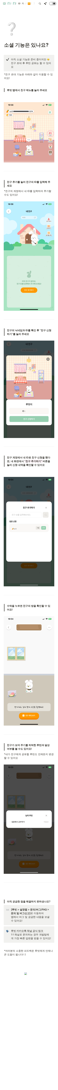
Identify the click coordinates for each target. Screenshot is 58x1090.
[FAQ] (18, 3)
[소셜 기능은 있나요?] (34, 3)
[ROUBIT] (3, 3)
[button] (3, 3)
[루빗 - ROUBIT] (8, 3)
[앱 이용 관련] (28, 3)
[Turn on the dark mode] (52, 4)
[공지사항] (13, 3)
